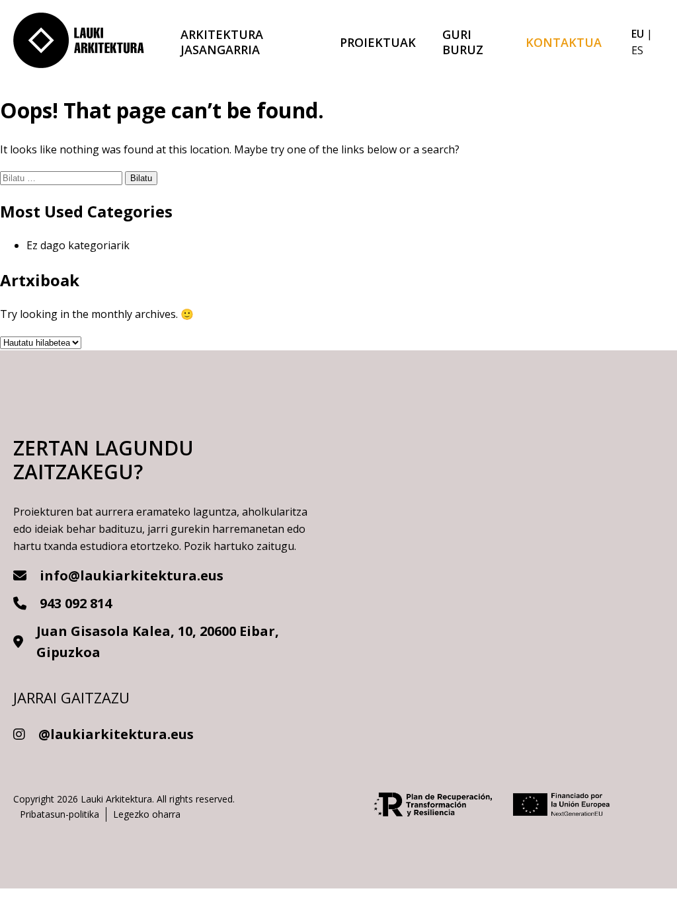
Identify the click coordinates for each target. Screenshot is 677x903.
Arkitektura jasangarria (221, 42)
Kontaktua (564, 42)
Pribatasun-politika (59, 814)
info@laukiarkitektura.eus (131, 575)
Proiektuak (378, 42)
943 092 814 (76, 603)
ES (637, 50)
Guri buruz (462, 42)
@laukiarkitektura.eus (116, 734)
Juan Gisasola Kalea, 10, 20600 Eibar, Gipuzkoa (157, 641)
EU (637, 33)
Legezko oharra (146, 814)
